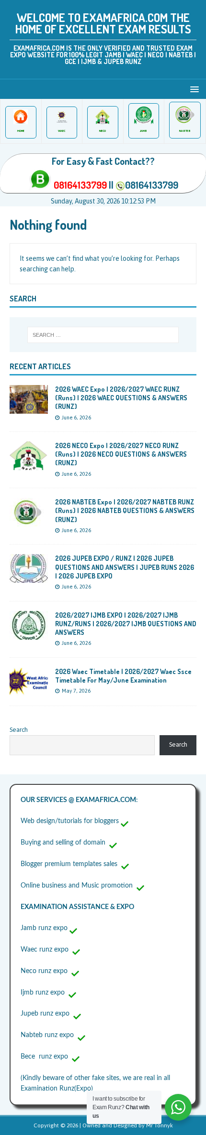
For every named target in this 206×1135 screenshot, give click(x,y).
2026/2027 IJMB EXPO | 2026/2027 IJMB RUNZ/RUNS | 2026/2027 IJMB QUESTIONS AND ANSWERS (125, 623)
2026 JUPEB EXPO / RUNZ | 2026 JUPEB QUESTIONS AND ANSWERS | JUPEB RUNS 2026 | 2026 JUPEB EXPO (124, 566)
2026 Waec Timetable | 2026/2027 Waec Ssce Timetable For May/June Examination (123, 675)
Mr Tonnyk (159, 1125)
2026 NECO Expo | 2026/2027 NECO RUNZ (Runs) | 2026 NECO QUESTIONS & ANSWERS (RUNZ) (121, 454)
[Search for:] (103, 335)
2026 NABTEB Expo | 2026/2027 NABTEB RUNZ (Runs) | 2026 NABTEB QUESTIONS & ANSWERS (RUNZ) (125, 510)
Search (19, 729)
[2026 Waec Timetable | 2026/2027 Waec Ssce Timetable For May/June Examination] (29, 690)
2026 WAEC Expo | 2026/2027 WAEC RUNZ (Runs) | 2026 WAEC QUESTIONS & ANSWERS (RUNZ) (121, 397)
